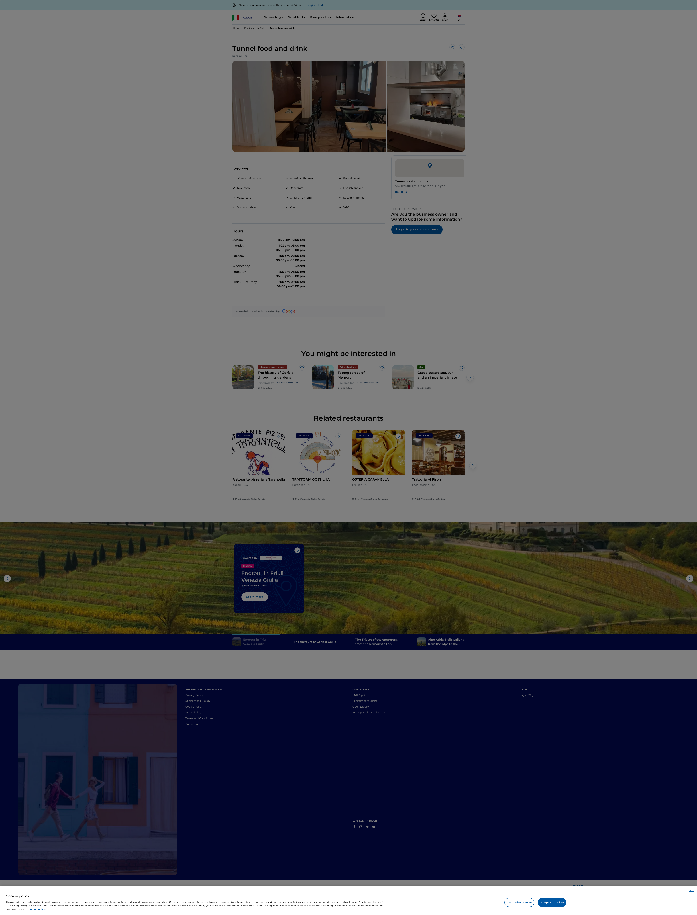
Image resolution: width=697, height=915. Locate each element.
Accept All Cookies (552, 902)
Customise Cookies (519, 902)
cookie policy (37, 908)
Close (691, 890)
